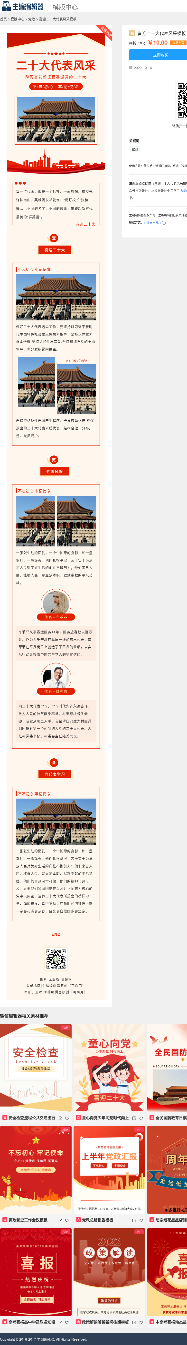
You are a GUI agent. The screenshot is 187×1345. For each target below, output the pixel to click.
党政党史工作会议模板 (25, 1220)
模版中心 (17, 18)
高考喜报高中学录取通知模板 (28, 1323)
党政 (31, 18)
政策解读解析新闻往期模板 (103, 1322)
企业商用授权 (152, 223)
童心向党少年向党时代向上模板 (102, 1119)
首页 (3, 18)
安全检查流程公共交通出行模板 (28, 1119)
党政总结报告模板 (95, 1220)
